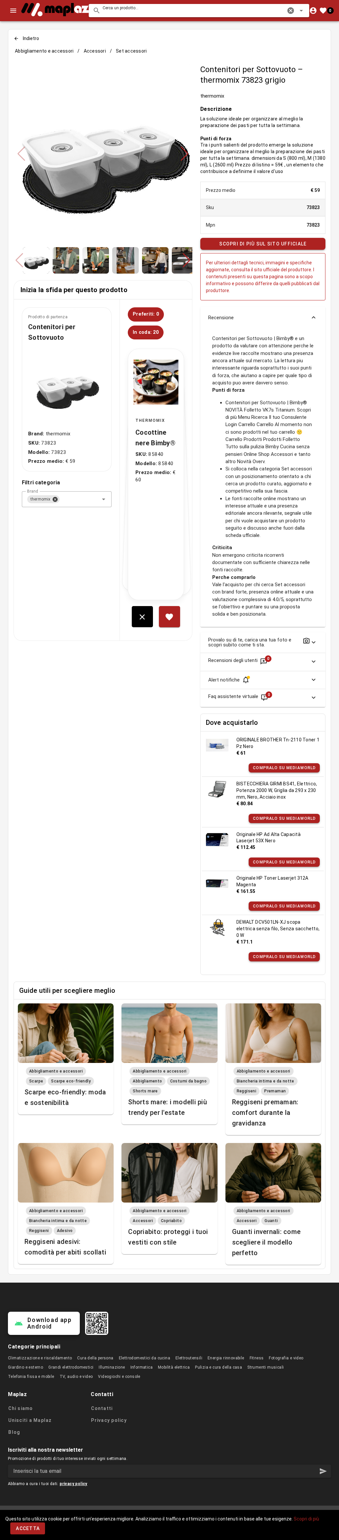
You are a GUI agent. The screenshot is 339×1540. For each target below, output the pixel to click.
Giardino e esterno (25, 1367)
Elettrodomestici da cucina (144, 1358)
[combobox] (199, 10)
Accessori (95, 51)
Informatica (141, 1367)
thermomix (212, 96)
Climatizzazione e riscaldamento (40, 1358)
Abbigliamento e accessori (44, 51)
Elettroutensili (188, 1358)
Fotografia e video (286, 1358)
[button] (291, 11)
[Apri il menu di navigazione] (13, 11)
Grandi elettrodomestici (70, 1367)
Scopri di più (306, 1518)
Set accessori (131, 51)
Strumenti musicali (265, 1367)
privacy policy (73, 1483)
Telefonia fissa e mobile (31, 1376)
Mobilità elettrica (174, 1367)
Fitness (257, 1358)
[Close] (55, 499)
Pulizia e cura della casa (218, 1367)
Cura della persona (95, 1358)
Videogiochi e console (119, 1376)
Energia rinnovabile (226, 1358)
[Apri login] (313, 11)
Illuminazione (112, 1367)
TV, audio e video (76, 1376)
